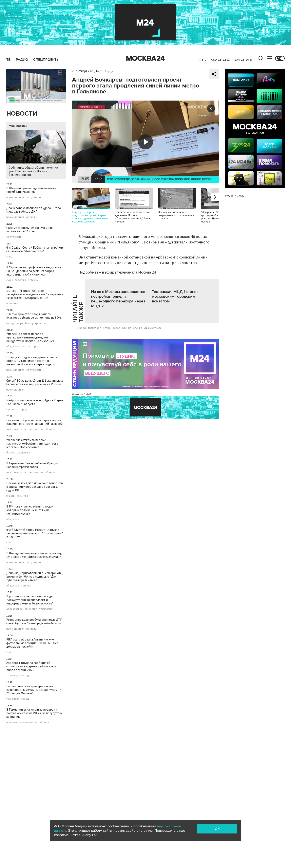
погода (25, 346)
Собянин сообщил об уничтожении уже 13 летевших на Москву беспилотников (33, 171)
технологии (46, 609)
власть (10, 495)
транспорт (12, 675)
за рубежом (33, 197)
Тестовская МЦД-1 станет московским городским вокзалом (175, 296)
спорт (10, 256)
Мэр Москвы (18, 126)
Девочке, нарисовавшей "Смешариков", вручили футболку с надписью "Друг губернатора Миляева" (34, 576)
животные (12, 429)
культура (12, 409)
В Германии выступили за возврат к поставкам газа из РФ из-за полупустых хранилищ (34, 713)
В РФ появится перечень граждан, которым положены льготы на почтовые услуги (30, 510)
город (10, 323)
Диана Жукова (153, 328)
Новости (21, 114)
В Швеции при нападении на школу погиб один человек (31, 190)
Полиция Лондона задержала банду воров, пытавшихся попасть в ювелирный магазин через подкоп (31, 361)
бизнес (10, 452)
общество (12, 346)
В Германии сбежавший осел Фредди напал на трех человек (32, 465)
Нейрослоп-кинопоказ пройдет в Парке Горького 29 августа (34, 402)
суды (9, 280)
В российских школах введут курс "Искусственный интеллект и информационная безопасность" (29, 600)
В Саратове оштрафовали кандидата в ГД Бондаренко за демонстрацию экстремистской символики (34, 271)
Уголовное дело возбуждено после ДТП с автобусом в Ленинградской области (34, 621)
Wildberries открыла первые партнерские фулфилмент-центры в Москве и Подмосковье (32, 443)
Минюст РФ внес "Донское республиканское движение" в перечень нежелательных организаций (34, 294)
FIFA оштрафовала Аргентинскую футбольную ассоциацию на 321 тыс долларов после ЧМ (32, 643)
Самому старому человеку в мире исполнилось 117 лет (29, 230)
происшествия (15, 197)
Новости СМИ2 (81, 394)
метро (107, 328)
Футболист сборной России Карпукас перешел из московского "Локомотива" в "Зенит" (34, 533)
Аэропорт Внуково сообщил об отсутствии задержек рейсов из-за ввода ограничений (31, 666)
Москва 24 (145, 58)
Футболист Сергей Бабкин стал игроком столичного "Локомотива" (34, 249)
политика (20, 280)
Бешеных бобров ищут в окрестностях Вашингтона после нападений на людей (34, 422)
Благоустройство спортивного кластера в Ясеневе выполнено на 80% (33, 316)
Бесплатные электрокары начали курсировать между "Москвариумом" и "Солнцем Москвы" (33, 690)
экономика (23, 452)
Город (109, 71)
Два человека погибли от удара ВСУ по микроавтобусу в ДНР (33, 210)
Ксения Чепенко (132, 328)
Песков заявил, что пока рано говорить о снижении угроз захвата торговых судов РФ (34, 486)
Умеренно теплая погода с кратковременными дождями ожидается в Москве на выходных (30, 337)
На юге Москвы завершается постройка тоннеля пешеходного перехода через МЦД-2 (118, 298)
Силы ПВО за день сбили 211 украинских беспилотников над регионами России (34, 382)
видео (116, 328)
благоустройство (36, 323)
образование (14, 609)
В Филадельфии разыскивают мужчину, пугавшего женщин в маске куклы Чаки (34, 555)
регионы (31, 217)
